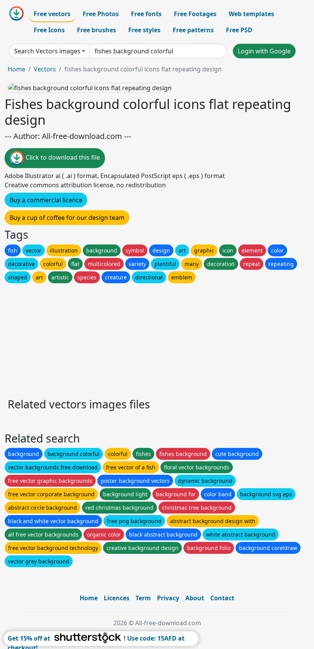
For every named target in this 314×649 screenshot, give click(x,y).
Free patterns (193, 30)
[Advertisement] (157, 338)
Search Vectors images (47, 51)
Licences (116, 598)
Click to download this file (62, 158)
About (194, 598)
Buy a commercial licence (46, 200)
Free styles (144, 30)
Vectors (45, 69)
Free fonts (146, 14)
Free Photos (101, 14)
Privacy (168, 598)
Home (16, 69)
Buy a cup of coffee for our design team (67, 217)
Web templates (251, 14)
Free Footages (195, 14)
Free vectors (52, 14)
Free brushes (96, 30)
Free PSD (239, 30)
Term (143, 598)
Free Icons (49, 30)
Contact (222, 598)
